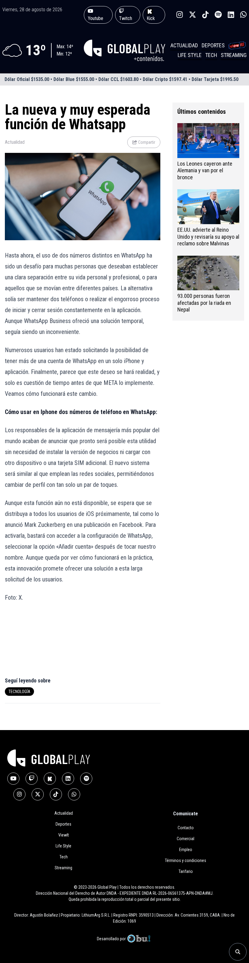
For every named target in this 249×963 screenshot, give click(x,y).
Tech (211, 55)
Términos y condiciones (185, 860)
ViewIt (63, 835)
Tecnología (19, 691)
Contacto (186, 827)
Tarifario (186, 871)
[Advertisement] (41, 643)
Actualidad (184, 45)
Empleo (185, 849)
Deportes (213, 45)
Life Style (190, 55)
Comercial (185, 838)
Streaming (234, 55)
